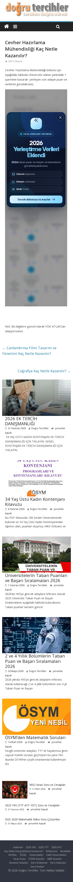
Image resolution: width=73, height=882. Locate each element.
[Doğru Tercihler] (36, 4)
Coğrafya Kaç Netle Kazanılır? (44, 371)
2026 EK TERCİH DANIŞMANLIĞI (21, 420)
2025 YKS (31, 847)
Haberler (18, 847)
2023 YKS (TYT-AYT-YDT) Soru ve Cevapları (32, 805)
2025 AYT (56, 847)
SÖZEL (23, 855)
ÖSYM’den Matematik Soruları (35, 737)
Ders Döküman (39, 862)
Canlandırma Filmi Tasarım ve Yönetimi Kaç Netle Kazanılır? (29, 350)
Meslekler (65, 851)
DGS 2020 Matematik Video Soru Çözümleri (32, 819)
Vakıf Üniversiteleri (56, 855)
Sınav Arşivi (19, 858)
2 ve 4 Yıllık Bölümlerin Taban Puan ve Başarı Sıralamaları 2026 (35, 661)
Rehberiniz (52, 851)
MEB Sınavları (54, 858)
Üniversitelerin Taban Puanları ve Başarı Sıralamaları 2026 (36, 577)
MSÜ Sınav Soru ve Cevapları (47, 785)
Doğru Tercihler (40, 428)
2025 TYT (44, 847)
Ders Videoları (58, 862)
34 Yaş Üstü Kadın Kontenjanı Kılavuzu (35, 501)
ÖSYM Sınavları (36, 858)
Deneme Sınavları (18, 862)
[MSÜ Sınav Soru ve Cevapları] (14, 783)
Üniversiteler (36, 855)
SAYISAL (12, 855)
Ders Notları (37, 866)
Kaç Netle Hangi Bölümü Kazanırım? (23, 851)
